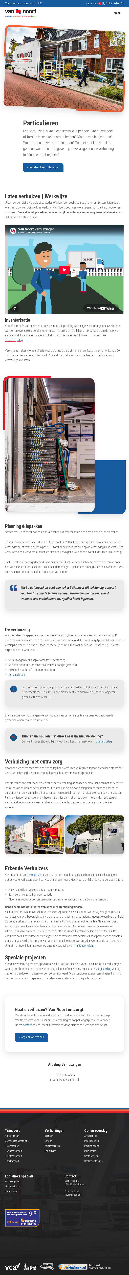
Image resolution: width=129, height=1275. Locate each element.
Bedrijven (49, 1135)
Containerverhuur (92, 1156)
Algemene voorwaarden (100, 1268)
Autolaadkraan (16, 674)
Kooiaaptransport (13, 1151)
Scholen (48, 1141)
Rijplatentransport (13, 1156)
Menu (117, 13)
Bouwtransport (12, 1146)
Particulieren (50, 1151)
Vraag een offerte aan (31, 1037)
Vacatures (93, 3)
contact (27, 1025)
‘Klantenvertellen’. (84, 945)
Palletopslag (90, 1151)
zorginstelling (103, 968)
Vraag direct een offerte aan (43, 167)
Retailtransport (12, 1161)
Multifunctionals (12, 1186)
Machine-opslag (91, 1146)
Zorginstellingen (52, 1146)
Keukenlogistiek (12, 1181)
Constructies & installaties (17, 1141)
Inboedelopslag (91, 1141)
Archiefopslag (90, 1135)
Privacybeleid (95, 1265)
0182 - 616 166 (115, 3)
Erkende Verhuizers (39, 874)
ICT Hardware (11, 1191)
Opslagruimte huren (93, 1161)
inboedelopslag (14, 340)
